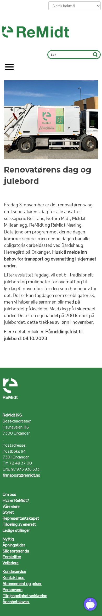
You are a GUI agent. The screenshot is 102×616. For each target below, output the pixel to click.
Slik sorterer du (16, 551)
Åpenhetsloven (16, 601)
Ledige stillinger (16, 530)
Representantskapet (21, 518)
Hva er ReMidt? (16, 500)
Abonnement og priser (22, 583)
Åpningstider (14, 545)
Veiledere (11, 563)
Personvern (12, 589)
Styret (8, 512)
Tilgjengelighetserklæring (25, 595)
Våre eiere (11, 506)
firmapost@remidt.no (21, 475)
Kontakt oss (13, 577)
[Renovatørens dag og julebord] (51, 119)
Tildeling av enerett (19, 524)
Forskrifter (12, 557)
